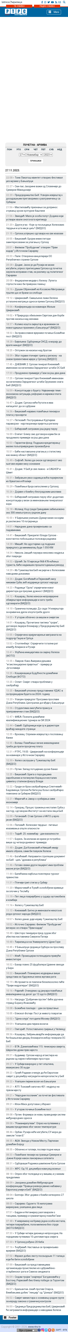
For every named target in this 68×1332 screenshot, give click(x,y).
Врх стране (26, 1330)
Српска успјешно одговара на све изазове (39, 233)
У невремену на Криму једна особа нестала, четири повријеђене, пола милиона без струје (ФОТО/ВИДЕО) (35, 1224)
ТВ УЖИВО (19, 6)
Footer (12, 1317)
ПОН (9, 149)
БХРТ (58, 1330)
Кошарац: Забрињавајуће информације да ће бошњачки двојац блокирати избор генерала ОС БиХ (35, 1038)
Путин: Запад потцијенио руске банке (36, 769)
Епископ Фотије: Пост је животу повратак (38, 1013)
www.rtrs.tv (34, 1326)
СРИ (26, 149)
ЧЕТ (35, 149)
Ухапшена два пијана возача (31, 1023)
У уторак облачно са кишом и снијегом (37, 617)
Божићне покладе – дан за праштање (37, 1008)
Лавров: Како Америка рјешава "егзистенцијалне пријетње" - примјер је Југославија (29, 664)
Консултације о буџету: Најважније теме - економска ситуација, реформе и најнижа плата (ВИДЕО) (34, 394)
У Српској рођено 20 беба (29, 1242)
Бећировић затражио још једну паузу (36, 428)
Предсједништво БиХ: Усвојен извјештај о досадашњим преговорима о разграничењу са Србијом (34, 198)
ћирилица (16, 2)
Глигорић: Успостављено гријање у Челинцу (40, 1029)
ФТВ (65, 1330)
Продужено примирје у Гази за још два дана (40, 373)
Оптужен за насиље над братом (33, 350)
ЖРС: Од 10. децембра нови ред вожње (38, 1168)
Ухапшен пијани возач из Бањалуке (35, 1081)
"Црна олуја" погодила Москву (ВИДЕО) (37, 1018)
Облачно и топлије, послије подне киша (37, 1149)
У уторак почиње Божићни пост (33, 1109)
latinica (6, 2)
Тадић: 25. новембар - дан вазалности (37, 833)
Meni (56, 12)
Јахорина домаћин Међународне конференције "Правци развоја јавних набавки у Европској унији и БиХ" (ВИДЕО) (34, 1186)
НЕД (59, 149)
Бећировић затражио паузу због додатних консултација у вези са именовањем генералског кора (35, 500)
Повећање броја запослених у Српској (37, 486)
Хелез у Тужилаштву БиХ (29, 905)
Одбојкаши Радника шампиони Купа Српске (40, 1163)
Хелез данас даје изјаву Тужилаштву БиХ (39, 919)
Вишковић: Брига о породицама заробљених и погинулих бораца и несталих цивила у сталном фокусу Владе (31, 778)
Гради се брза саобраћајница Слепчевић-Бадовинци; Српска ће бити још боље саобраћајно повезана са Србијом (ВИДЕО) (35, 790)
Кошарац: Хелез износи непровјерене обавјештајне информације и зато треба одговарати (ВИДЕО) (32, 600)
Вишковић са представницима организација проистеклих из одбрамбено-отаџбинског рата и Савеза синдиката (31, 1268)
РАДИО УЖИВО (47, 6)
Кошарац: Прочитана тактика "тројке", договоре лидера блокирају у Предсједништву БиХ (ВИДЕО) (35, 626)
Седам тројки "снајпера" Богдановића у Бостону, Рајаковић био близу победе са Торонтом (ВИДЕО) (35, 1280)
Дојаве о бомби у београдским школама (38, 491)
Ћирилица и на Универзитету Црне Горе (38, 941)
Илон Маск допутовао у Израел (33, 1104)
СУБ (51, 149)
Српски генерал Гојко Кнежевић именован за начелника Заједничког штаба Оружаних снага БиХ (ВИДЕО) (34, 382)
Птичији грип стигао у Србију (31, 882)
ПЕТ (43, 149)
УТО (18, 149)
